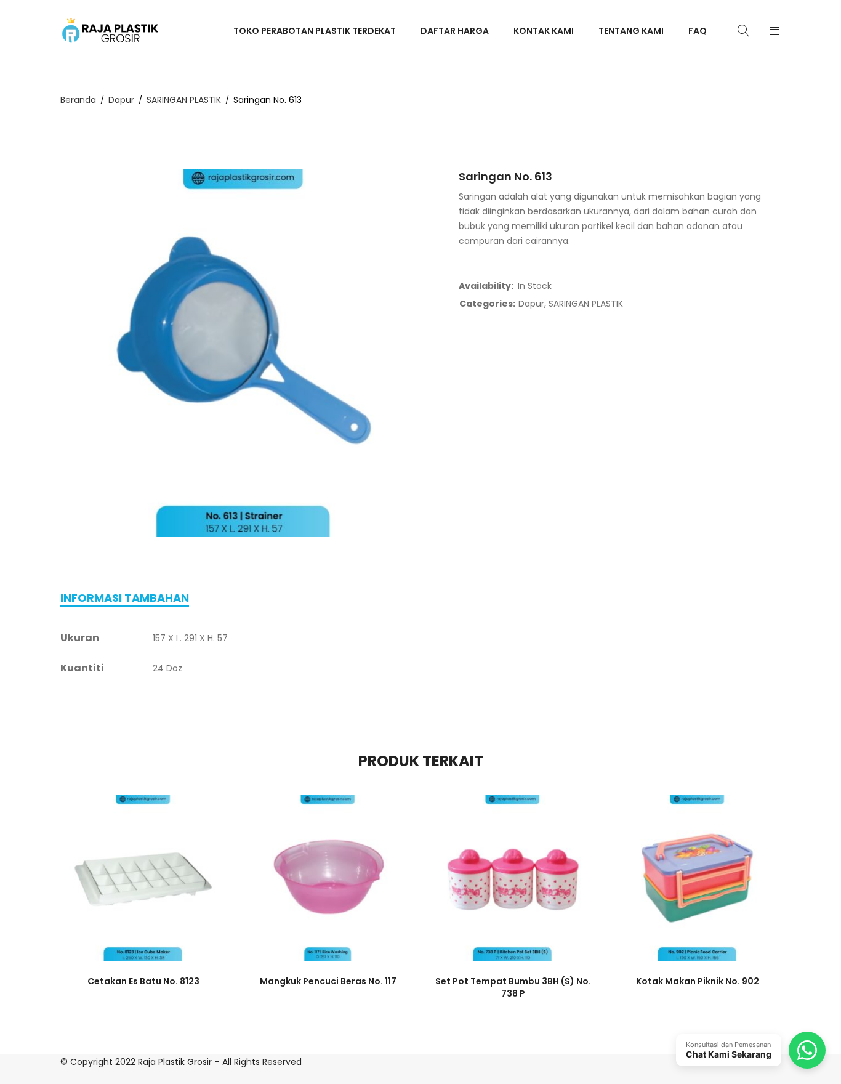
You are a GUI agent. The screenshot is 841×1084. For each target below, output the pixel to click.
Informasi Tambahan (124, 597)
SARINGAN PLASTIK (184, 100)
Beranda (78, 100)
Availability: (486, 285)
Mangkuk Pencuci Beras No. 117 (328, 981)
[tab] (124, 598)
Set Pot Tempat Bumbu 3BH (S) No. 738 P (513, 987)
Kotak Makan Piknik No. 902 (697, 981)
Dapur (121, 100)
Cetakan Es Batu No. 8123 (143, 981)
